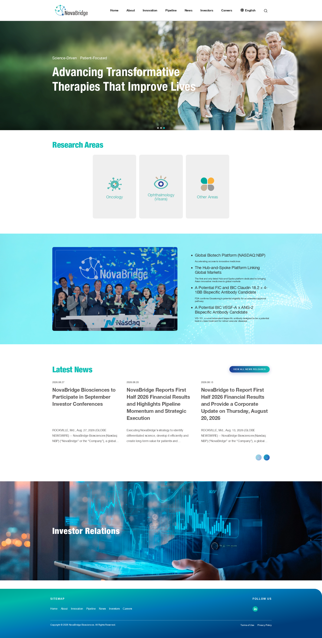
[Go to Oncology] (114, 186)
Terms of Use (247, 625)
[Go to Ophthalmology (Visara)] (161, 186)
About (130, 10)
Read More (90, 95)
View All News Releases (249, 369)
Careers (226, 10)
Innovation (150, 10)
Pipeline (170, 10)
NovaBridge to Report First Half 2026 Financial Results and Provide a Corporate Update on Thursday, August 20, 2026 (234, 404)
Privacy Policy (264, 625)
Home (114, 10)
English (250, 10)
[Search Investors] (266, 10)
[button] (158, 128)
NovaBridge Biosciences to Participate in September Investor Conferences (84, 397)
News (189, 10)
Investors (206, 10)
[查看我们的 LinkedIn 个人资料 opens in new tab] (255, 608)
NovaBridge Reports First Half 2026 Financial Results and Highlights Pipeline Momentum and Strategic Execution (158, 404)
